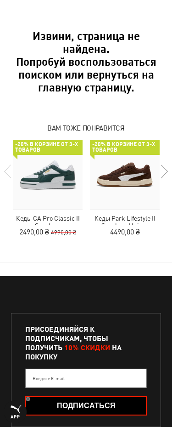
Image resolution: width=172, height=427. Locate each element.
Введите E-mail (49, 378)
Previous (8, 171)
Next (163, 171)
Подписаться (86, 406)
